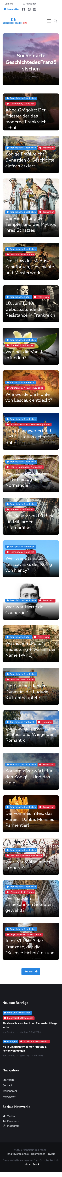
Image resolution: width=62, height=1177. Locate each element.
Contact (7, 1085)
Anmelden (31, 3)
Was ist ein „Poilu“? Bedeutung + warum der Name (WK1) (30, 649)
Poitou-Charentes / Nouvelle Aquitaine (30, 424)
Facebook (13, 1121)
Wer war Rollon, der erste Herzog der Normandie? (26, 479)
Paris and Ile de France (21, 679)
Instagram (13, 1125)
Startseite (8, 1079)
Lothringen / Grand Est (22, 103)
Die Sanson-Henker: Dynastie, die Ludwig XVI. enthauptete (27, 691)
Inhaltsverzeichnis (18, 1153)
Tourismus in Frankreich (36, 1041)
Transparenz (10, 1091)
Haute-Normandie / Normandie (26, 467)
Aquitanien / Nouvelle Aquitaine (26, 388)
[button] (55, 21)
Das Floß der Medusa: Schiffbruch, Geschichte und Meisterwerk (29, 266)
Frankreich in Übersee (21, 345)
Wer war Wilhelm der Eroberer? (28, 864)
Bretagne (46, 722)
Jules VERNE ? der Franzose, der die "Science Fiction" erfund (30, 947)
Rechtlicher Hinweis (43, 1153)
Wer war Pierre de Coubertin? (24, 609)
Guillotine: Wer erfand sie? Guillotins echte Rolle (28, 436)
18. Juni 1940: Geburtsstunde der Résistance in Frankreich (30, 309)
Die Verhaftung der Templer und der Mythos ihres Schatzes (30, 224)
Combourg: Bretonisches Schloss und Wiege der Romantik (30, 734)
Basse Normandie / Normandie (26, 855)
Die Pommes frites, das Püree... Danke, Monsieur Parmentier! (30, 819)
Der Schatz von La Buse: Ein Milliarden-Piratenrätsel (30, 521)
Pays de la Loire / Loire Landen (26, 934)
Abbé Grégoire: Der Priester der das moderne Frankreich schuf (26, 119)
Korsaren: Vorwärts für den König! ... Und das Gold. (29, 777)
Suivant (29, 971)
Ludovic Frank (31, 1164)
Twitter (11, 1116)
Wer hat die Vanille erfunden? (25, 354)
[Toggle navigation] (49, 21)
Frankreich (48, 147)
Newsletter (13, 9)
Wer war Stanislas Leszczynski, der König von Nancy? (28, 564)
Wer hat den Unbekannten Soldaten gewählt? (29, 904)
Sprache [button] (9, 3)
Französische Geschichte (20, 1018)
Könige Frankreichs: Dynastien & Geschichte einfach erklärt (29, 160)
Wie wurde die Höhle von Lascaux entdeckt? (28, 397)
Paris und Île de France (22, 254)
